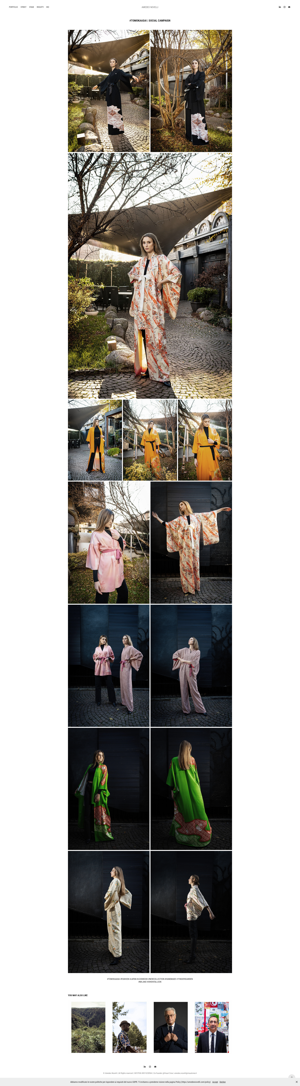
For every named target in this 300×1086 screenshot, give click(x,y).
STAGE (31, 7)
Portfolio (13, 7)
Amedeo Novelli (150, 7)
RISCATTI (40, 7)
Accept (215, 1081)
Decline (223, 1081)
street (23, 7)
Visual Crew (168, 1073)
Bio (47, 7)
